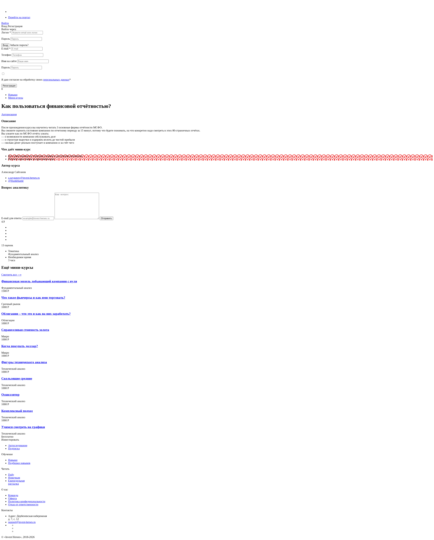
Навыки (12, 94)
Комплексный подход (17, 411)
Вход (5, 45)
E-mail (6, 48)
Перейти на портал (19, 17)
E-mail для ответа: (12, 218)
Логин (6, 32)
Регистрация (9, 85)
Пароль (6, 38)
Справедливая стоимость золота (25, 330)
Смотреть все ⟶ (11, 274)
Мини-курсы (15, 97)
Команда (13, 495)
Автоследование (17, 445)
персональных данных (56, 79)
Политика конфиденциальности (26, 501)
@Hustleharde (16, 180)
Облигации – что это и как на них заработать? (36, 313)
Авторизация (9, 114)
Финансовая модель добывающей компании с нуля (39, 281)
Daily (11, 474)
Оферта (12, 498)
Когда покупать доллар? (19, 346)
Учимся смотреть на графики (23, 427)
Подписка (14, 448)
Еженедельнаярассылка (16, 482)
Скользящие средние (16, 378)
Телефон (6, 54)
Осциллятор (10, 394)
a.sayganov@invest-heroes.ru (24, 177)
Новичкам (14, 477)
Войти (5, 23)
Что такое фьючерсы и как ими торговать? (33, 297)
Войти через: (8, 29)
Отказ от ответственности (23, 504)
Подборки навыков (19, 463)
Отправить (106, 218)
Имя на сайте (9, 61)
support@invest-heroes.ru (22, 522)
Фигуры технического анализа (24, 362)
